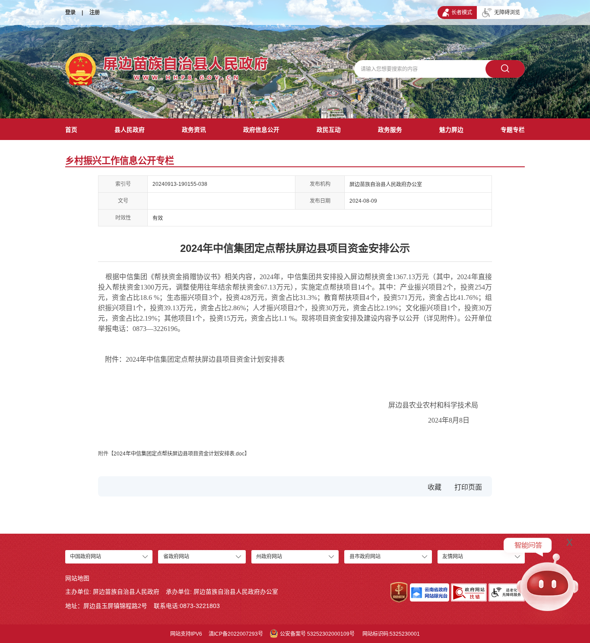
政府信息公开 (261, 130)
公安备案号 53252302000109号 (317, 634)
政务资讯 (194, 130)
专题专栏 (513, 130)
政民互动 (329, 130)
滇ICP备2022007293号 (236, 634)
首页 (71, 130)
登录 (70, 13)
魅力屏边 (451, 130)
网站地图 (77, 578)
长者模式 (461, 13)
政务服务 (390, 130)
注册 (94, 13)
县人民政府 (129, 130)
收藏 (434, 487)
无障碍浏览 (507, 13)
